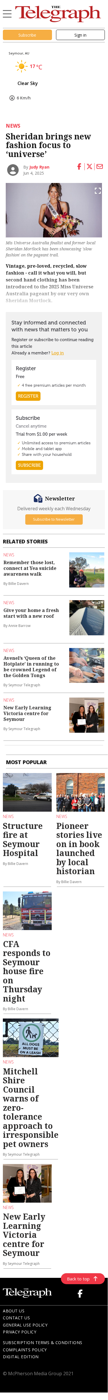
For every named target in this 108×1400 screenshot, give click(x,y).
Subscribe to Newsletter (54, 519)
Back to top (78, 1279)
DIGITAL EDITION (21, 1356)
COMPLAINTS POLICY (25, 1349)
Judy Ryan (39, 167)
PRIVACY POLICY (19, 1332)
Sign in (80, 35)
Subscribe (27, 35)
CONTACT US (16, 1317)
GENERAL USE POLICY (25, 1325)
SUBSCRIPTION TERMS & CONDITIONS (42, 1342)
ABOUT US (13, 1311)
